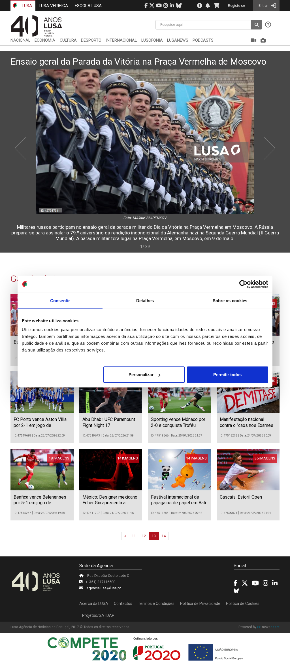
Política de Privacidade (200, 603)
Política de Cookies (242, 603)
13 (154, 536)
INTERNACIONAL (121, 40)
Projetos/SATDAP (98, 615)
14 (164, 536)
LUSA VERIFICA (53, 5)
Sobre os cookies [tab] (230, 300)
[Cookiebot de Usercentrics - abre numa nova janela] (243, 284)
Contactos (123, 603)
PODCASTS (203, 40)
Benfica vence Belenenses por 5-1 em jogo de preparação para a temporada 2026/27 (40, 505)
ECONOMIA (45, 40)
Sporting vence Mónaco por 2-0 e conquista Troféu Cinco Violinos (178, 425)
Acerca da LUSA (93, 603)
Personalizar (141, 374)
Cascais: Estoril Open (241, 497)
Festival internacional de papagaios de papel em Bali (178, 500)
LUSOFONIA (152, 40)
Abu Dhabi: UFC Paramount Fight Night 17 (108, 422)
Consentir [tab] (60, 300)
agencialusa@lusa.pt (104, 588)
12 (144, 536)
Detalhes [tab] (145, 300)
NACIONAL (20, 40)
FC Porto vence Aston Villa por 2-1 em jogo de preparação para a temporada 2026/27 (40, 428)
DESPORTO (91, 40)
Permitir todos (227, 374)
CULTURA (68, 40)
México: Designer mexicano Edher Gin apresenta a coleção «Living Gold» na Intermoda (109, 505)
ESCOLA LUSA (88, 5)
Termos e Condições (156, 603)
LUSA (26, 5)
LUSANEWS (177, 40)
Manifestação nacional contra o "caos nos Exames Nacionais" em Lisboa (246, 425)
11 (134, 536)
